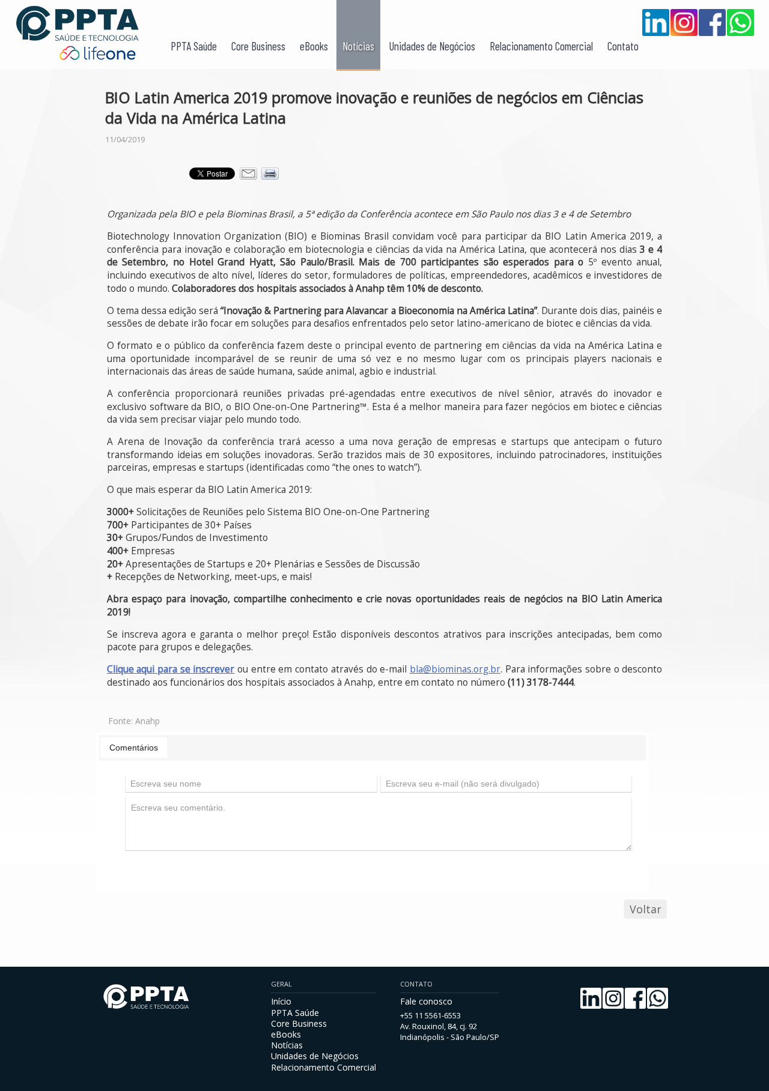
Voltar (645, 909)
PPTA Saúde (194, 46)
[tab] (133, 747)
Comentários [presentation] (133, 747)
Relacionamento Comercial (541, 46)
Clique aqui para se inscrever (171, 669)
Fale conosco (426, 1001)
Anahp (147, 721)
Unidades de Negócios (432, 46)
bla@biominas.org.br (455, 669)
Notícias (358, 46)
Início (281, 1001)
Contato (623, 46)
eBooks (314, 46)
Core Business (258, 46)
